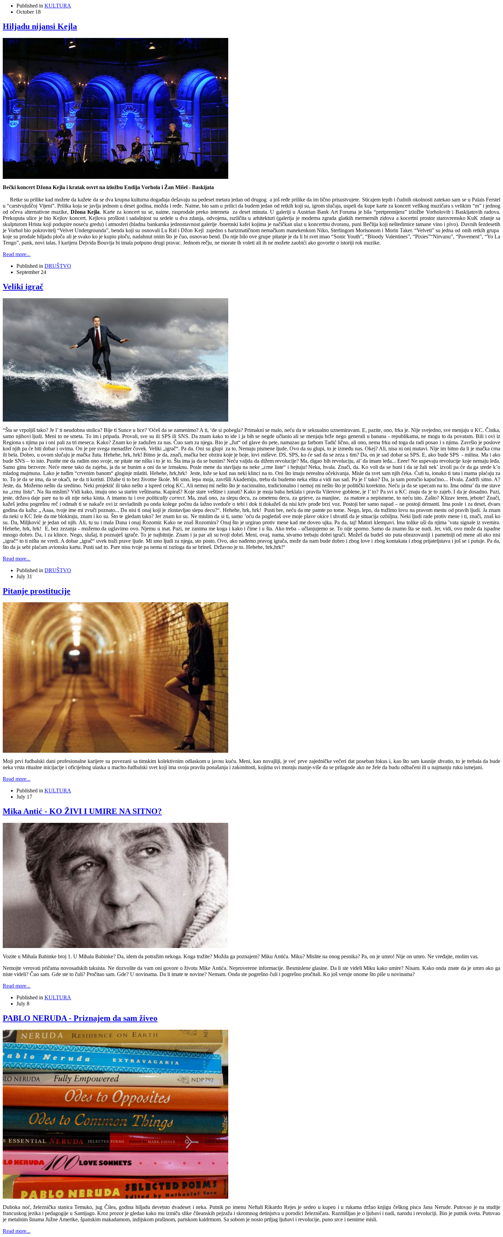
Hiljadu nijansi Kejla (40, 26)
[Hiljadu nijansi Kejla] (115, 177)
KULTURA (57, 6)
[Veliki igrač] (115, 420)
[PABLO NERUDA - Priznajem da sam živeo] (115, 1197)
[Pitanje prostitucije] (115, 751)
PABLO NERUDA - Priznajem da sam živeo (80, 1018)
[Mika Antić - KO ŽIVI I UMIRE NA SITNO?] (115, 946)
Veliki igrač (23, 286)
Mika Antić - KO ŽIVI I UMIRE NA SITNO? (82, 811)
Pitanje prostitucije (36, 591)
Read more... (16, 254)
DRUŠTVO (57, 266)
